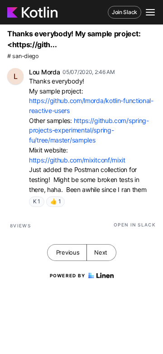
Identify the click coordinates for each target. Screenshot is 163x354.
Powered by (68, 275)
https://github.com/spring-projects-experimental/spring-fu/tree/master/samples (89, 130)
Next (100, 252)
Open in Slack (135, 224)
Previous (68, 252)
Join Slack (124, 12)
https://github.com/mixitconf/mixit (77, 160)
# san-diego (23, 56)
